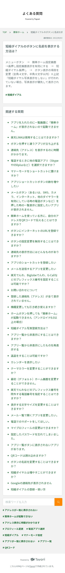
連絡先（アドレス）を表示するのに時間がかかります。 (35, 152)
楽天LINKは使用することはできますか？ (35, 137)
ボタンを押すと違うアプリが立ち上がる (35, 144)
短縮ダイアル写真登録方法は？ (29, 328)
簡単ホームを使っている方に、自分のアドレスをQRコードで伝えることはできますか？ (35, 220)
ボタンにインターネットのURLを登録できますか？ (35, 233)
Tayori (32, 566)
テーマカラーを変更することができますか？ (35, 370)
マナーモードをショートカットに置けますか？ (35, 173)
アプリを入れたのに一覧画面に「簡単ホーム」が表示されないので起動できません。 (35, 126)
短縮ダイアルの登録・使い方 (28, 489)
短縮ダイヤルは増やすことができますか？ (33, 474)
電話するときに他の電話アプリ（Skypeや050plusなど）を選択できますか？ (34, 163)
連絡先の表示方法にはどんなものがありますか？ (35, 254)
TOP (5, 32)
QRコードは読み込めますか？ (28, 455)
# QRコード (9, 547)
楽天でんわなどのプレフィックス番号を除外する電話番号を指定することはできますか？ (35, 394)
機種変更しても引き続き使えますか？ (33, 307)
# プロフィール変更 (13, 528)
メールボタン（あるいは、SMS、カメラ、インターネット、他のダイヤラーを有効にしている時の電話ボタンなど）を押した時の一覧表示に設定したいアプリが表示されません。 (35, 200)
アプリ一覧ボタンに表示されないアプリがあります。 (35, 447)
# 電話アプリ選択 (35, 528)
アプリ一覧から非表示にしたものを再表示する (35, 347)
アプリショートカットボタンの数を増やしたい (35, 184)
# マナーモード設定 (32, 535)
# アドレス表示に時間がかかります (21, 522)
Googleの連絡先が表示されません (31, 483)
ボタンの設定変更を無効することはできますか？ (35, 243)
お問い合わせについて (24, 290)
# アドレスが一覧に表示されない (20, 510)
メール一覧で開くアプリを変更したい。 (35, 415)
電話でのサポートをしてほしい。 (31, 421)
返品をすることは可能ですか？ (29, 356)
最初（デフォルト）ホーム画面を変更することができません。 (35, 381)
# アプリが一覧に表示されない (19, 541)
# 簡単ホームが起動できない (18, 516)
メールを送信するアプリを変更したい (33, 269)
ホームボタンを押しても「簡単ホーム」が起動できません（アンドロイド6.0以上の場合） (35, 317)
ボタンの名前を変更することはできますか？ (35, 464)
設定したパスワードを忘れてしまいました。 (35, 436)
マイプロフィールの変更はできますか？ (35, 428)
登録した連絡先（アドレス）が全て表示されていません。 (35, 298)
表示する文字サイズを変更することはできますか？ (35, 407)
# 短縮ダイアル (14, 94)
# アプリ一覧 (45, 541)
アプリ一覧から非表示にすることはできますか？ (35, 337)
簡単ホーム (18, 32)
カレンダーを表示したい (25, 362)
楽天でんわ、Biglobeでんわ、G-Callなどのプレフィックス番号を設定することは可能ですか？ (35, 279)
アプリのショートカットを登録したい (33, 262)
